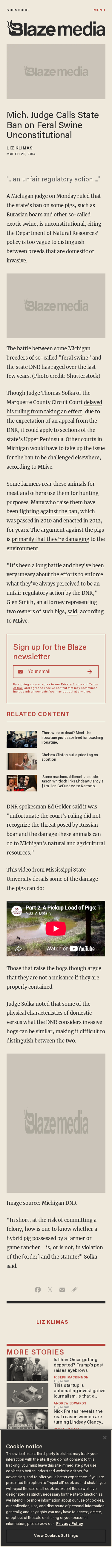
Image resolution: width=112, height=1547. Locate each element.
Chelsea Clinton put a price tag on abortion (70, 757)
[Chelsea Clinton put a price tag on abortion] (22, 760)
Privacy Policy (71, 684)
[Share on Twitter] (50, 1290)
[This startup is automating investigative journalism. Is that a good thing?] (27, 1394)
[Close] (104, 1437)
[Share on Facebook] (38, 1290)
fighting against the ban (48, 511)
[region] (56, 1488)
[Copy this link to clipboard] (74, 1290)
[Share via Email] (62, 1290)
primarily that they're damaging (50, 539)
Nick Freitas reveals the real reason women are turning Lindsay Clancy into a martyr (78, 1417)
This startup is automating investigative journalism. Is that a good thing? (79, 1391)
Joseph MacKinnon (71, 1377)
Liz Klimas (20, 148)
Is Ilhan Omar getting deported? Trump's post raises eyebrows (78, 1365)
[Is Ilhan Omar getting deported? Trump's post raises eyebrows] (27, 1368)
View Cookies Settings (56, 1536)
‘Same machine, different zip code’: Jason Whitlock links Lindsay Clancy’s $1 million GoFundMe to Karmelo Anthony (72, 782)
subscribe (18, 10)
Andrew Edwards (70, 1403)
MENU (99, 10)
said (72, 612)
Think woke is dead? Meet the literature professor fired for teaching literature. (72, 737)
